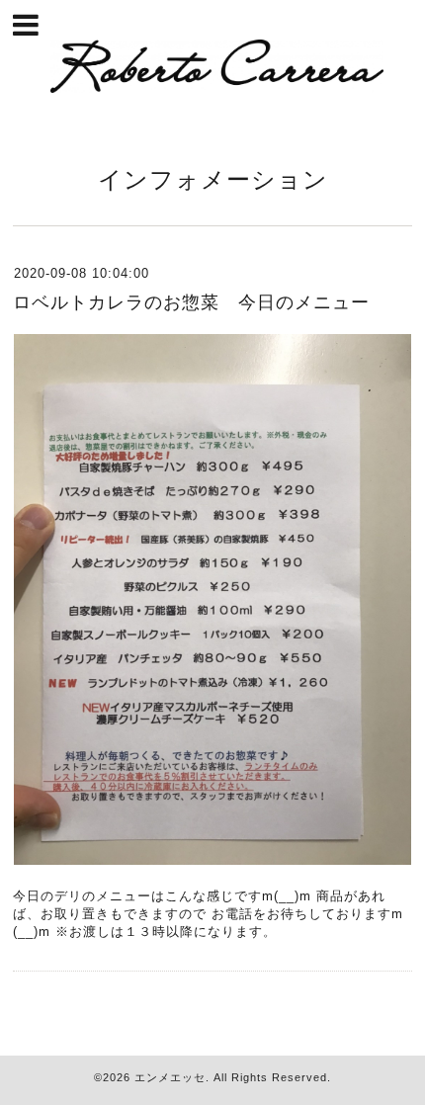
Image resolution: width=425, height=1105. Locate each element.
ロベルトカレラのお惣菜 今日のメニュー (191, 302)
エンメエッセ (170, 1077)
